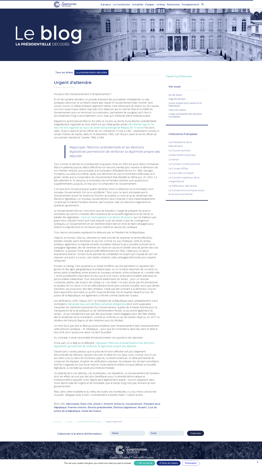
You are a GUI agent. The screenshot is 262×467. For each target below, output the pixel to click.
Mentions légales (143, 457)
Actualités (137, 4)
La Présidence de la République (180, 144)
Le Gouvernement (179, 150)
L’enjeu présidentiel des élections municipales (185, 115)
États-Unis (86, 404)
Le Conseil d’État (178, 168)
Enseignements (190, 4)
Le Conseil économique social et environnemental (186, 192)
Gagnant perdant (177, 98)
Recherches (173, 4)
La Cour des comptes (181, 173)
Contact (125, 457)
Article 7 (97, 404)
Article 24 (119, 404)
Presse (113, 457)
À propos (106, 4)
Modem (142, 407)
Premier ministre (77, 407)
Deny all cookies (169, 463)
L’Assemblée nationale (182, 155)
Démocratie (72, 404)
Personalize (190, 463)
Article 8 (108, 404)
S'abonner (195, 433)
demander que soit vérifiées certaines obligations (97, 304)
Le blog (160, 4)
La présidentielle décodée (91, 72)
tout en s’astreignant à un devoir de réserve (107, 217)
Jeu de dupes (175, 94)
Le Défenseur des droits (183, 185)
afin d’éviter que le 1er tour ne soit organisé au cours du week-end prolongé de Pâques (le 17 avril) (104, 126)
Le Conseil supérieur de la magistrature (184, 179)
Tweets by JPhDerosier (179, 76)
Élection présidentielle (100, 407)
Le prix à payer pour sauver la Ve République (185, 104)
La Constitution (121, 4)
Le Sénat (174, 159)
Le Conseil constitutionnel (184, 164)
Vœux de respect (177, 109)
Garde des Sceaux (91, 411)
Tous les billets (64, 72)
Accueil (57, 421)
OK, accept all (145, 463)
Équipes (149, 4)
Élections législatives (125, 407)
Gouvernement (134, 404)
